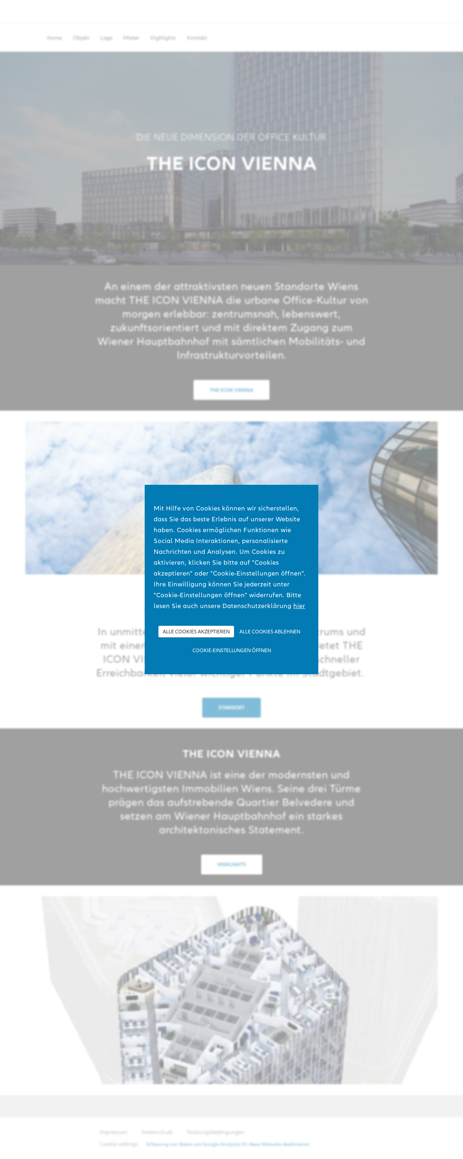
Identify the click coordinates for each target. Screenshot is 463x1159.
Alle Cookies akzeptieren (196, 631)
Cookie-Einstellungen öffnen (231, 650)
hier (299, 605)
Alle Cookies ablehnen (269, 631)
